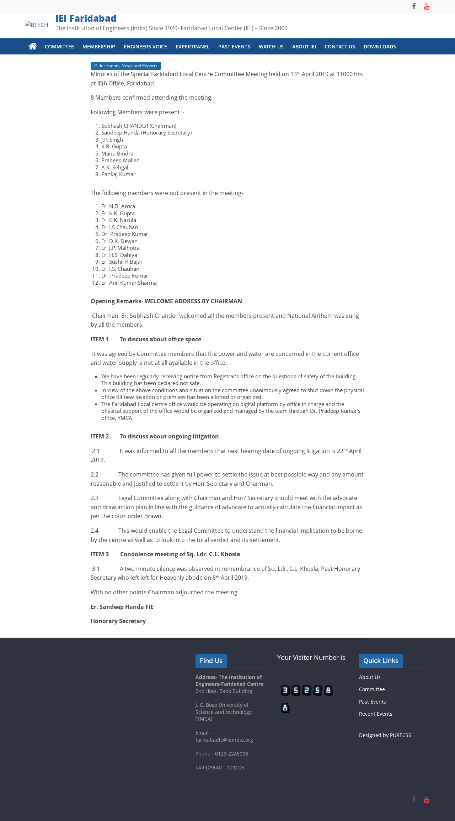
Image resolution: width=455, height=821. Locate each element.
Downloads (380, 46)
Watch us (271, 46)
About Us (370, 677)
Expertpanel (193, 46)
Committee (59, 46)
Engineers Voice (145, 46)
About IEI (304, 46)
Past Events (234, 46)
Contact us (340, 46)
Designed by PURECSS (385, 735)
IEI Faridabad (86, 18)
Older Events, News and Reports (125, 66)
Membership (98, 46)
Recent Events (375, 713)
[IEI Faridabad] (33, 46)
